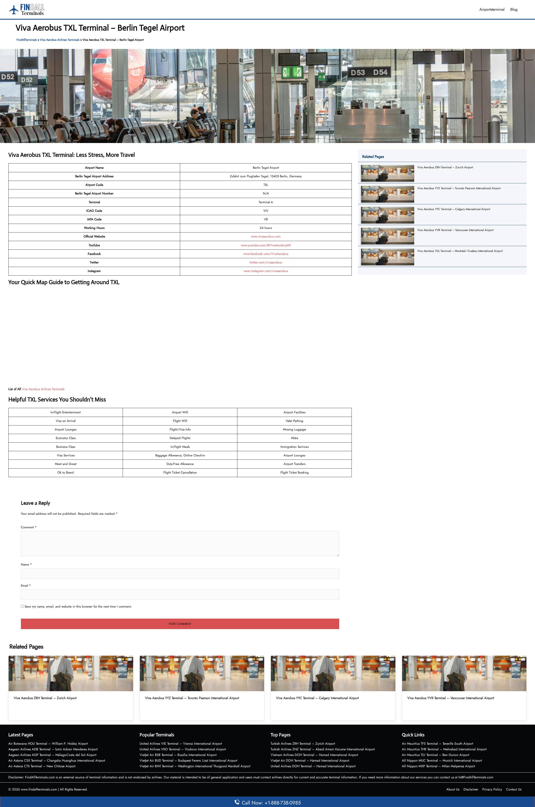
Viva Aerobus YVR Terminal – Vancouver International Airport (455, 230)
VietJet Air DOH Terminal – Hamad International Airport (310, 760)
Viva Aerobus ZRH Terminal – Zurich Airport (445, 167)
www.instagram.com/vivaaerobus (266, 271)
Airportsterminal (491, 9)
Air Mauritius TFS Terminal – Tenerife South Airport (437, 743)
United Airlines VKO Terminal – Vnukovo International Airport (183, 749)
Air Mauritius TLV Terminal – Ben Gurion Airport (435, 754)
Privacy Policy (492, 789)
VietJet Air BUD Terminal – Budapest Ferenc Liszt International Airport (188, 760)
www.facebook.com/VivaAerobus (265, 254)
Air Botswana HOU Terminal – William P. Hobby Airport (48, 743)
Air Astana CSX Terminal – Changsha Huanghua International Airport (56, 760)
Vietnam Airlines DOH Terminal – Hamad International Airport (314, 754)
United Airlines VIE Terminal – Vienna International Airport (181, 743)
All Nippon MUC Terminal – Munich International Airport (442, 760)
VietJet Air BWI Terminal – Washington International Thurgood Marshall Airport (195, 766)
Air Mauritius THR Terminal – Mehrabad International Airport (444, 749)
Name (26, 564)
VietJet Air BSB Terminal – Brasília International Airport (178, 754)
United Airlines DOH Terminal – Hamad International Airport (313, 766)
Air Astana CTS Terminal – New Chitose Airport (41, 766)
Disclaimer (471, 789)
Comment (29, 527)
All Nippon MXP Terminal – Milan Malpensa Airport (438, 766)
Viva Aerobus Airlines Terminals (59, 40)
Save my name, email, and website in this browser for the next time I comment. (78, 606)
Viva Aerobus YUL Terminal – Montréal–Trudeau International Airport (460, 251)
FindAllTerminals (27, 40)
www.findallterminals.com (39, 789)
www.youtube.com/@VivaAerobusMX (266, 245)
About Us (452, 789)
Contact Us (513, 789)
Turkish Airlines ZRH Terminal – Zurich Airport (303, 743)
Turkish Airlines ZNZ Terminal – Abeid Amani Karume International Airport (323, 749)
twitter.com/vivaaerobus (266, 262)
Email (26, 585)
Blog (513, 9)
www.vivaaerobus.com (266, 236)
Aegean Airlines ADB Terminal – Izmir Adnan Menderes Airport (53, 749)
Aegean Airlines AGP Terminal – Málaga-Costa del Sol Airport (52, 754)
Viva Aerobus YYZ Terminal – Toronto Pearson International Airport (459, 188)
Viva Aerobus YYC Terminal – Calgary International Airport (453, 209)
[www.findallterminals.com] (26, 9)
